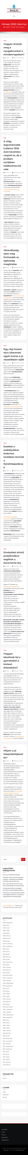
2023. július (6, 988)
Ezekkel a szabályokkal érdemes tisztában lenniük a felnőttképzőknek (14, 457)
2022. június (6, 1022)
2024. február (7, 970)
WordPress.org (20, 1150)
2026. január (6, 941)
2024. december (8, 962)
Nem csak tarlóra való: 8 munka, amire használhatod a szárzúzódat (13, 884)
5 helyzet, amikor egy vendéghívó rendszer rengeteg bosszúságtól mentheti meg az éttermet (13, 879)
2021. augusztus (7, 1049)
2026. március (7, 935)
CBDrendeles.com (8, 905)
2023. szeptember (8, 983)
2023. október (7, 980)
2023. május (6, 993)
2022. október (7, 1012)
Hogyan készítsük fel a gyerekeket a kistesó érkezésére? (12, 660)
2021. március (7, 1062)
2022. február (7, 1033)
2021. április (6, 1059)
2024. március (7, 967)
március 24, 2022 (19, 172)
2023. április (6, 996)
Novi (8, 57)
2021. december (7, 1038)
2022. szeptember (8, 1014)
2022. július (6, 1020)
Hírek (5, 40)
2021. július (6, 1051)
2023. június (6, 991)
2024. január (6, 972)
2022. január (6, 1036)
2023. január (6, 1004)
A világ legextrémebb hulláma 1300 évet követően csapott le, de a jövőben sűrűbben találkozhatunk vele (12, 155)
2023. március (7, 999)
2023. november (7, 978)
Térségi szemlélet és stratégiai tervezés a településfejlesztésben (13, 889)
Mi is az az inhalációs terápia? (11, 875)
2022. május (6, 1025)
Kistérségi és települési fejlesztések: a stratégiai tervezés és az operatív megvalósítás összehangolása (14, 894)
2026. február (7, 938)
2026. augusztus (7, 922)
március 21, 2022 (18, 470)
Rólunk (5, 1097)
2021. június (6, 1054)
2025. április (6, 954)
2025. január (6, 959)
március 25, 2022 (19, 57)
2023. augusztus (7, 986)
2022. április (6, 1028)
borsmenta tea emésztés (11, 586)
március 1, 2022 (18, 671)
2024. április (6, 964)
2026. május (6, 930)
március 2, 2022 (18, 566)
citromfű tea (7, 92)
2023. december (8, 975)
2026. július (6, 925)
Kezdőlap (4, 1129)
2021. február (6, 1065)
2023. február (7, 1001)
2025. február (7, 957)
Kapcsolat (6, 1094)
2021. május (6, 1057)
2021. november (7, 1041)
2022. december (8, 1007)
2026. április (6, 933)
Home (8, 27)
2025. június (6, 951)
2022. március (7, 1030)
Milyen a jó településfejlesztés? (13, 754)
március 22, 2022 (19, 363)
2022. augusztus (7, 1017)
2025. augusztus (7, 946)
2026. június (6, 928)
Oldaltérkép (5, 1140)
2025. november (7, 943)
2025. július (6, 949)
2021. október (7, 1043)
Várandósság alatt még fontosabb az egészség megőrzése (11, 257)
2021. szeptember (8, 1046)
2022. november (7, 1009)
